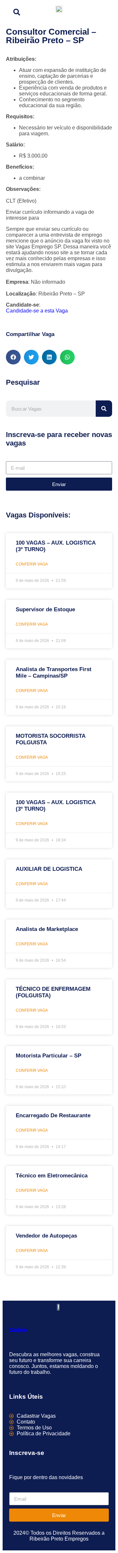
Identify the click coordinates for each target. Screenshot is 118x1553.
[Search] (104, 408)
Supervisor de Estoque (45, 609)
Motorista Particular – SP (48, 1056)
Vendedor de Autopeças (46, 1236)
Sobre (18, 1329)
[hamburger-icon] (104, 11)
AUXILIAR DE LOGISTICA (49, 869)
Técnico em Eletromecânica (52, 1176)
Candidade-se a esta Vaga (37, 310)
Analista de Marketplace (47, 929)
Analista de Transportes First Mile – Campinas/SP (53, 672)
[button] (16, 12)
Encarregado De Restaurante (53, 1115)
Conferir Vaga (32, 564)
